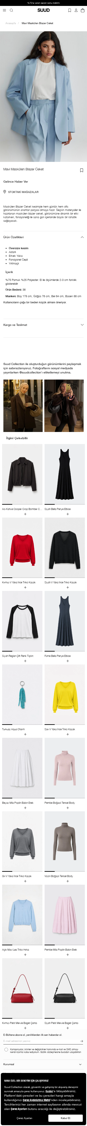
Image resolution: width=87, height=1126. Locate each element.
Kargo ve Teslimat (15, 325)
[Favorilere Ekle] (82, 170)
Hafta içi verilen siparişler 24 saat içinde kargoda (47, 3)
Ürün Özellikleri (13, 237)
